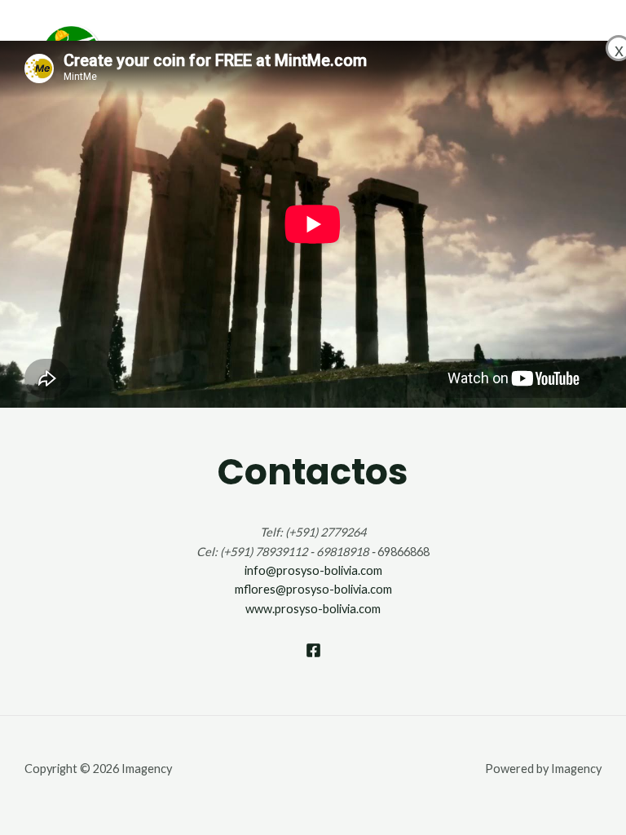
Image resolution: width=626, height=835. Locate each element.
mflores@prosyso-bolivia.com (313, 589)
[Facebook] (313, 650)
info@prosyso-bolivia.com (313, 570)
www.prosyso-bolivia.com (313, 609)
